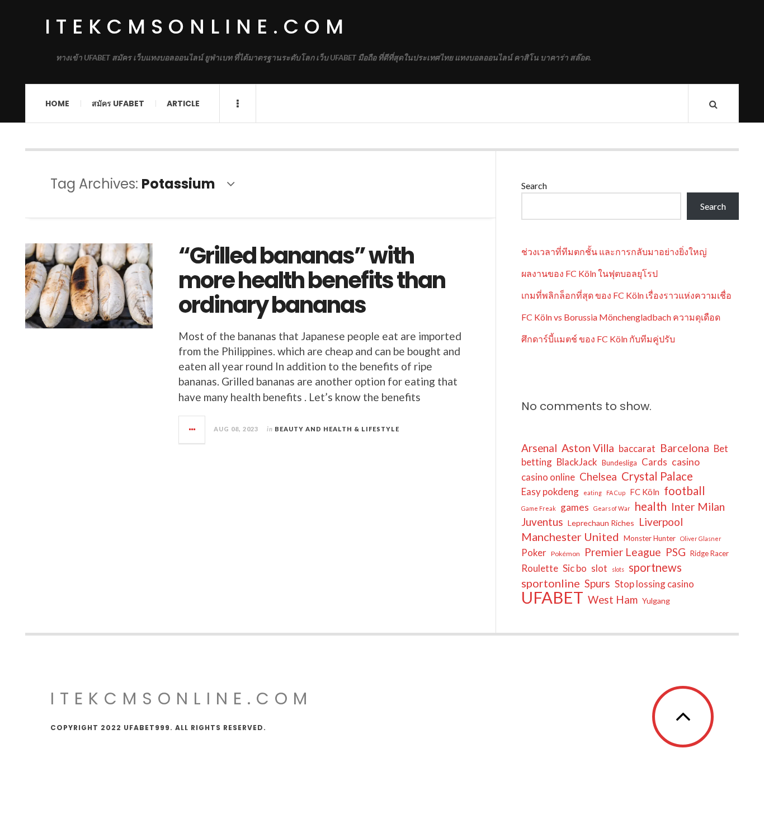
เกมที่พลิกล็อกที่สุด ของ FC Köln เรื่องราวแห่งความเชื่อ (626, 295)
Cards (654, 462)
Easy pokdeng (550, 491)
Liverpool (661, 521)
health (651, 506)
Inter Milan (698, 506)
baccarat (637, 448)
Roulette (539, 568)
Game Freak (538, 508)
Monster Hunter (650, 538)
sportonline (550, 583)
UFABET (552, 597)
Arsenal (539, 447)
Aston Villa (588, 447)
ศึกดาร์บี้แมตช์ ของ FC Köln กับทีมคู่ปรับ (598, 338)
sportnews (655, 567)
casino (686, 462)
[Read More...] (192, 429)
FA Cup (615, 492)
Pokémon (565, 553)
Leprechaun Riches (601, 523)
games (574, 507)
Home (57, 103)
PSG (676, 551)
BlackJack (577, 462)
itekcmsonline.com (197, 26)
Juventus (542, 521)
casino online (548, 477)
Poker (533, 552)
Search (534, 185)
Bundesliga (619, 462)
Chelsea (598, 476)
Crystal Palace (657, 476)
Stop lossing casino (654, 584)
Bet (721, 448)
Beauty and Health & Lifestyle (337, 428)
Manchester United (570, 536)
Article (183, 103)
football (684, 490)
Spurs (597, 583)
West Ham (613, 599)
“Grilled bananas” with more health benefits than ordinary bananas (311, 280)
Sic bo (575, 568)
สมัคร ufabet (118, 103)
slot (599, 568)
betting (536, 462)
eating (592, 492)
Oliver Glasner (700, 538)
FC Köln (644, 492)
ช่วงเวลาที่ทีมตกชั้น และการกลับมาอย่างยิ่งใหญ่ (614, 251)
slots (618, 569)
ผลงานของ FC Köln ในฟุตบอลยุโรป (589, 273)
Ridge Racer (709, 553)
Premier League (622, 551)
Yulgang (656, 600)
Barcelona (684, 447)
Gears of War (611, 508)
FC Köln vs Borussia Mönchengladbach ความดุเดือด (620, 317)
